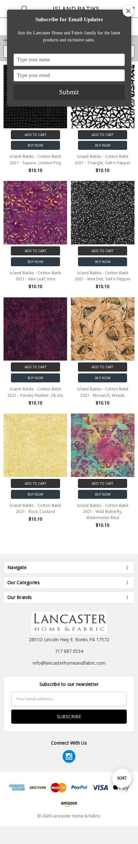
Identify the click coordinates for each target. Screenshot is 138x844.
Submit (69, 92)
